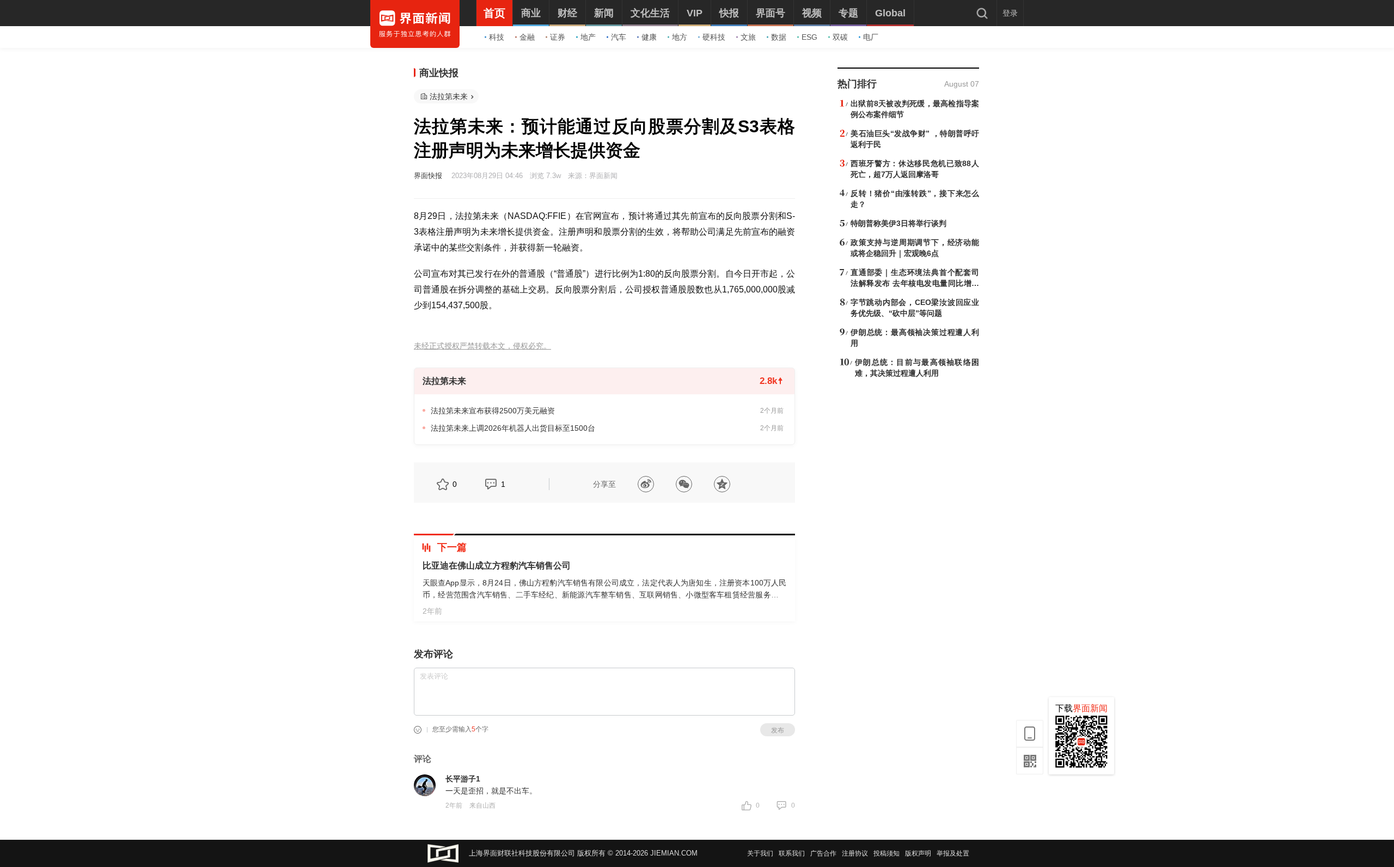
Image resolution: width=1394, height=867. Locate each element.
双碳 (840, 37)
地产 (588, 37)
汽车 (618, 37)
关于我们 (760, 853)
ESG (809, 37)
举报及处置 (953, 853)
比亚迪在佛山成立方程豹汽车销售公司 (497, 565)
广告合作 (823, 853)
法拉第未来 (449, 96)
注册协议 (855, 853)
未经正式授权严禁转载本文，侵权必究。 (482, 346)
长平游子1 (462, 778)
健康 (649, 37)
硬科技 (713, 37)
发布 (777, 730)
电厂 (870, 37)
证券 (557, 37)
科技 (496, 37)
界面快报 (428, 176)
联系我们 (792, 853)
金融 (527, 37)
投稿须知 (886, 853)
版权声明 (918, 853)
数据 (778, 37)
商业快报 (438, 73)
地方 (679, 37)
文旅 (748, 37)
